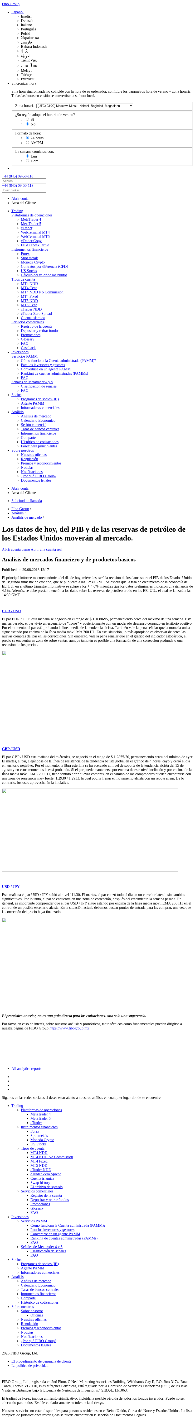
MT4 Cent (29, 288)
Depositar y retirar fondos (40, 331)
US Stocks (29, 271)
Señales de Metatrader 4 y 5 (32, 382)
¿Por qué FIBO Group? (38, 476)
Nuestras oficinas (34, 455)
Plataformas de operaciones (31, 215)
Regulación (29, 459)
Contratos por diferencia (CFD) (44, 266)
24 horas (37, 138)
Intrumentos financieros (38, 433)
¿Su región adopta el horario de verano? (45, 115)
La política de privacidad (30, 1366)
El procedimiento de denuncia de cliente (41, 1361)
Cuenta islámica (33, 318)
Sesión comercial (33, 425)
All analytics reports (26, 1069)
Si (32, 119)
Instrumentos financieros (29, 249)
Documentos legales (36, 480)
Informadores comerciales (40, 408)
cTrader (26, 228)
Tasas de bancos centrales (40, 429)
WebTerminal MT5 (35, 236)
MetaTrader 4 (31, 219)
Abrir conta (20, 198)
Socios (16, 395)
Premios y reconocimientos (41, 463)
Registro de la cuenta (36, 326)
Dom (34, 161)
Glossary (27, 339)
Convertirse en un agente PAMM (46, 369)
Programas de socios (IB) (40, 399)
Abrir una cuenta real (46, 549)
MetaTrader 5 (31, 224)
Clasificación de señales (39, 386)
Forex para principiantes (39, 446)
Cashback (28, 348)
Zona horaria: (25, 106)
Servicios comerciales (27, 322)
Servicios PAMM (24, 356)
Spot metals (29, 258)
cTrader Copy (31, 241)
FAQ (25, 343)
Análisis (17, 412)
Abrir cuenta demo (16, 549)
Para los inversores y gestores (43, 365)
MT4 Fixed (29, 296)
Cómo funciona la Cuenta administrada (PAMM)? (58, 361)
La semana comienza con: (34, 151)
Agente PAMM (32, 403)
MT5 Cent (29, 305)
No (33, 124)
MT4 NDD (29, 284)
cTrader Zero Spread (36, 313)
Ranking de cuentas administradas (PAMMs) (54, 373)
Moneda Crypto (33, 262)
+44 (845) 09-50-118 (17, 176)
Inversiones (20, 352)
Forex (25, 254)
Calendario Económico (38, 420)
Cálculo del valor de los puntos (44, 275)
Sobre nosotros (22, 450)
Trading (17, 211)
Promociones (30, 335)
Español (17, 12)
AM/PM (36, 143)
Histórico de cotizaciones (39, 442)
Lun (34, 156)
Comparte (28, 437)
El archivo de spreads (46, 1187)
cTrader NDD (31, 309)
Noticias (27, 467)
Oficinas (36, 1315)
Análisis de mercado (36, 416)
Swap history (40, 1183)
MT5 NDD (29, 301)
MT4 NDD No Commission (42, 292)
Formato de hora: (28, 133)
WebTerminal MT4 (35, 232)
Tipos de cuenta (23, 279)
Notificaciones (32, 472)
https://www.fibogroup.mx (69, 1028)
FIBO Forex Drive (35, 245)
